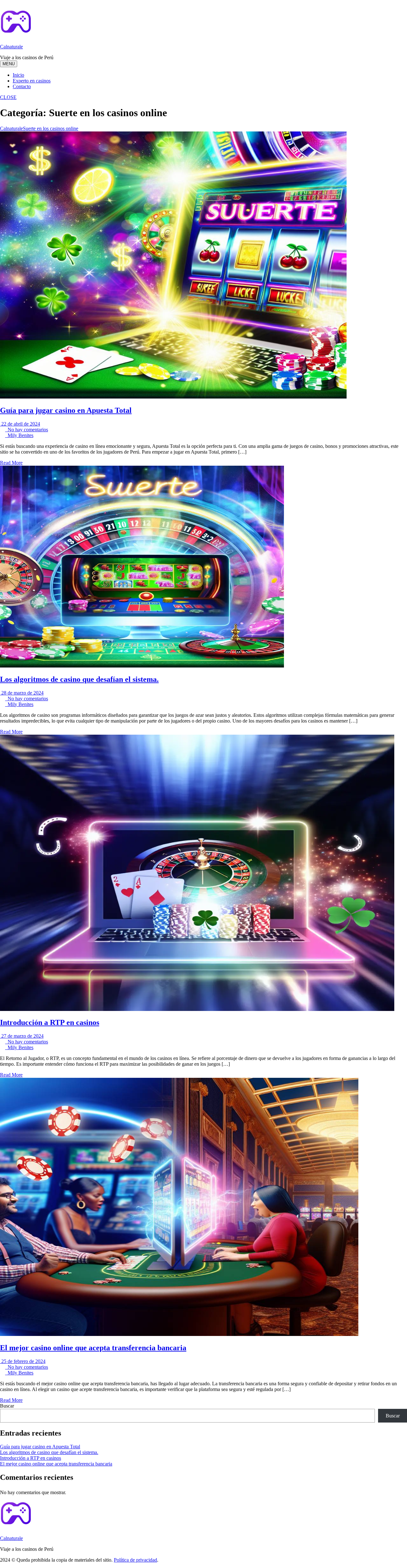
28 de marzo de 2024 (22, 693)
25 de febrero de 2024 (22, 1361)
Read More (11, 462)
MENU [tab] (9, 63)
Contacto (22, 86)
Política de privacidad (135, 1560)
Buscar (7, 1406)
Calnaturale (11, 46)
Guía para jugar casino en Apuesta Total (66, 410)
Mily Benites (19, 435)
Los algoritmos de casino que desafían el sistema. (79, 679)
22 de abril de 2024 (20, 424)
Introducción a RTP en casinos (49, 1022)
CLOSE (8, 97)
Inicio (18, 75)
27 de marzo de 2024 (22, 1036)
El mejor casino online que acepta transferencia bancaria (93, 1348)
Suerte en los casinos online (50, 128)
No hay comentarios (26, 429)
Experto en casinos (32, 80)
